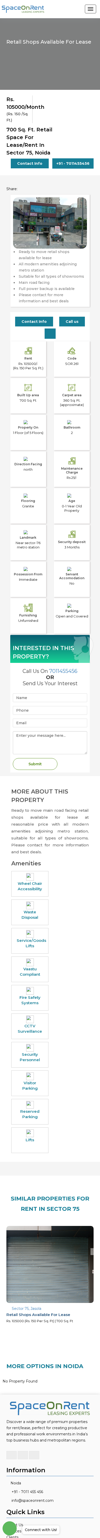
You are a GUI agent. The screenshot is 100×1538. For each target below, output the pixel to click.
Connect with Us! (41, 1529)
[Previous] (20, 230)
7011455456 (63, 664)
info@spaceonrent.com (33, 1493)
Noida (16, 1475)
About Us (14, 1517)
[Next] (80, 230)
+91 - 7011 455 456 (27, 1484)
